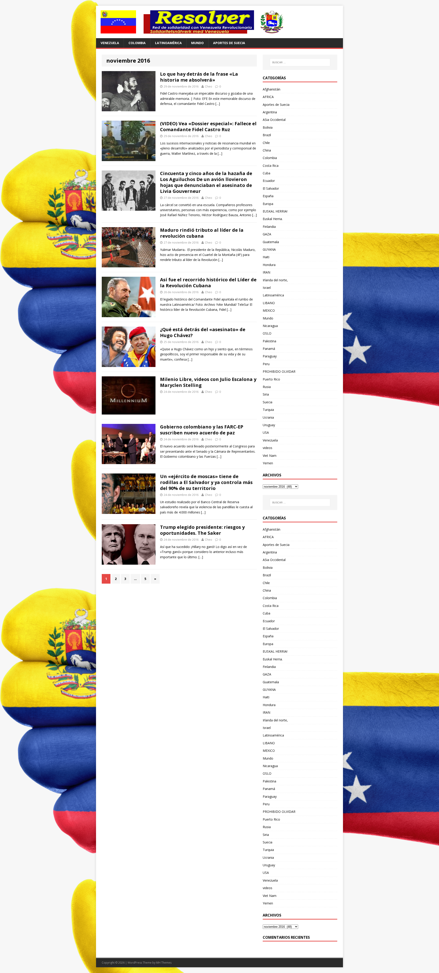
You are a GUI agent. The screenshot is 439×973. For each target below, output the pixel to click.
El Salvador (271, 188)
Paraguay (270, 356)
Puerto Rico (271, 379)
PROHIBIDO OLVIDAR (279, 371)
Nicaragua (270, 326)
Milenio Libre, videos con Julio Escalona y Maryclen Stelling (208, 382)
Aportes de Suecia (229, 43)
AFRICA (268, 97)
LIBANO (269, 303)
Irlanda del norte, (275, 280)
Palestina (269, 341)
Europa (268, 204)
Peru (266, 364)
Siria (266, 394)
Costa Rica (270, 165)
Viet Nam (269, 455)
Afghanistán (271, 89)
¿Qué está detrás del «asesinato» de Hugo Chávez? (202, 332)
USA (266, 432)
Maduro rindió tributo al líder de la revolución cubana (202, 233)
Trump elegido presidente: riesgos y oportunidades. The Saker (202, 530)
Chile (266, 143)
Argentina (270, 112)
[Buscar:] (300, 62)
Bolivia (268, 127)
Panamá (269, 348)
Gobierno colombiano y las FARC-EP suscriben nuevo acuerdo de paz (201, 430)
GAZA (267, 234)
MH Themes (163, 963)
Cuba (266, 173)
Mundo (197, 43)
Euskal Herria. (273, 219)
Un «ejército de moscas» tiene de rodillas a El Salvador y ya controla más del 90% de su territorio (206, 482)
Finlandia (269, 226)
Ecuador (269, 180)
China (267, 150)
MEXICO (269, 310)
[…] (217, 103)
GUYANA (269, 249)
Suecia (267, 402)
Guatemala (271, 242)
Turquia (268, 409)
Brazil (267, 135)
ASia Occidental (274, 119)
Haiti (266, 257)
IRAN (266, 272)
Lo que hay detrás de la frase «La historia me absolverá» (199, 77)
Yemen (268, 463)
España (268, 196)
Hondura (269, 265)
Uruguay (269, 425)
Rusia (267, 387)
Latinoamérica (168, 43)
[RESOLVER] (219, 22)
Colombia (137, 43)
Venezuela (110, 43)
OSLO (267, 333)
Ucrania (268, 417)
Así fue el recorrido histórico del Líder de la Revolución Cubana (208, 282)
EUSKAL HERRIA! (275, 211)
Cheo (208, 86)
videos (267, 448)
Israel (267, 287)
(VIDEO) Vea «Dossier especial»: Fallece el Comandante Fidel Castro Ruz (208, 126)
